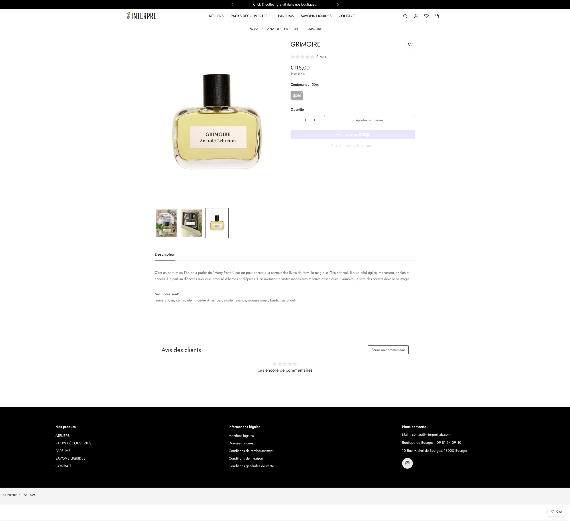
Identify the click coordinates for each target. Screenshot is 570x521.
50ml (297, 95)
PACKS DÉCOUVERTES (249, 15)
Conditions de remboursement (251, 450)
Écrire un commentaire (388, 349)
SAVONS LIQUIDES (316, 15)
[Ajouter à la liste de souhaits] (410, 45)
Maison (253, 28)
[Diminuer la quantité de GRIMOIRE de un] (296, 120)
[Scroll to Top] (561, 497)
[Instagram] (407, 463)
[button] (437, 16)
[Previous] (232, 4)
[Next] (338, 4)
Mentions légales (241, 435)
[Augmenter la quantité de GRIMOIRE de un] (314, 120)
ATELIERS (216, 15)
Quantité (297, 109)
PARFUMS (286, 15)
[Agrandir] (270, 48)
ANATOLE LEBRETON (282, 28)
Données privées (241, 443)
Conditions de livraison (246, 458)
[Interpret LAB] (143, 16)
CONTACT (347, 15)
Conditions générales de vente (251, 465)
